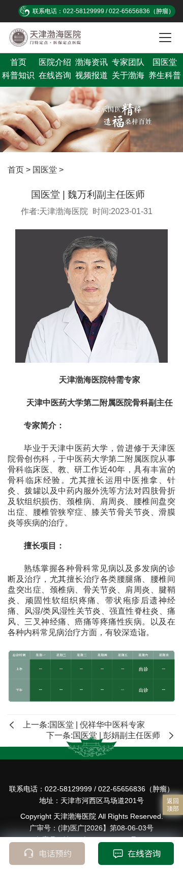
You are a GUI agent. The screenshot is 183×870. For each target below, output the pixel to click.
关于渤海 (128, 75)
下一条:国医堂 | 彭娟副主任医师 (103, 735)
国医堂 (164, 62)
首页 (18, 62)
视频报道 (91, 75)
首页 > (20, 169)
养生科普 (164, 75)
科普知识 (18, 75)
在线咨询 (55, 75)
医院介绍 (55, 62)
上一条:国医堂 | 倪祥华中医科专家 (84, 724)
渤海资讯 (91, 62)
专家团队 (128, 62)
